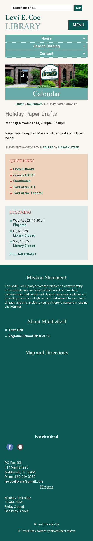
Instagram (20, 447)
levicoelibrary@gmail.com (24, 481)
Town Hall (15, 330)
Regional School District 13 (29, 336)
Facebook (9, 447)
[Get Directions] (46, 436)
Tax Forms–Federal (27, 193)
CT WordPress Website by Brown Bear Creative (46, 531)
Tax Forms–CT (24, 187)
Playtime (19, 225)
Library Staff (68, 147)
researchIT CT (24, 175)
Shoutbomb (21, 181)
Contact (46, 53)
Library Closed (24, 235)
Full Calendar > (23, 254)
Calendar (34, 104)
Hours (46, 38)
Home (20, 104)
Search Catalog (46, 46)
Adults (48, 147)
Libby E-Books (24, 169)
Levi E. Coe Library (23, 22)
